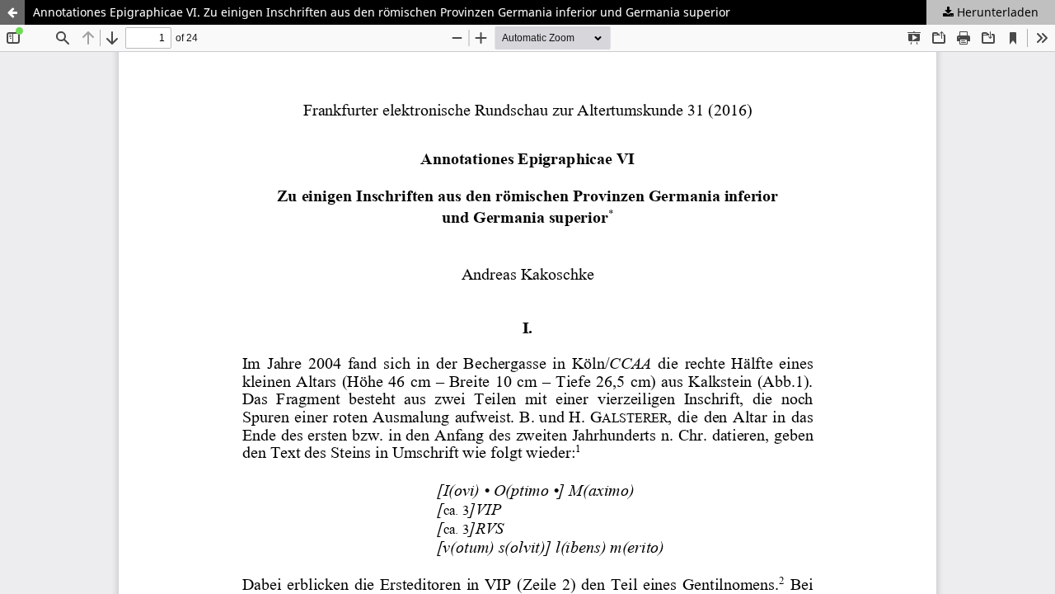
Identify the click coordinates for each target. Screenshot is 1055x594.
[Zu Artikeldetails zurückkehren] (12, 12)
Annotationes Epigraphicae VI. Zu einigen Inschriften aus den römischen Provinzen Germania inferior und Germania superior (381, 12)
